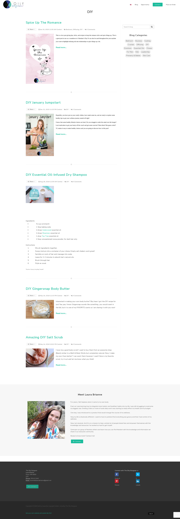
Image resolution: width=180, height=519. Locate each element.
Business (138, 41)
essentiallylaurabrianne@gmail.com (40, 480)
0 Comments (90, 29)
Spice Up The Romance (44, 22)
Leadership (145, 52)
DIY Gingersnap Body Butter (48, 288)
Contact (78, 441)
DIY (81, 29)
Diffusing (76, 29)
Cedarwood (46, 230)
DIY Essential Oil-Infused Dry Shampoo (56, 174)
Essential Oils (139, 48)
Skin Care (146, 55)
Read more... (61, 47)
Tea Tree (45, 236)
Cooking (147, 41)
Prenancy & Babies (133, 55)
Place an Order (171, 5)
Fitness (149, 48)
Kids (137, 52)
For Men (130, 52)
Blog (136, 5)
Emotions (127, 48)
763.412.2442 (35, 478)
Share (31, 29)
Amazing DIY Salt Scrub (44, 337)
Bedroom (69, 29)
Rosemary (46, 233)
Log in (151, 513)
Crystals (131, 44)
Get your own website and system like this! (39, 513)
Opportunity (145, 5)
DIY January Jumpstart (43, 102)
